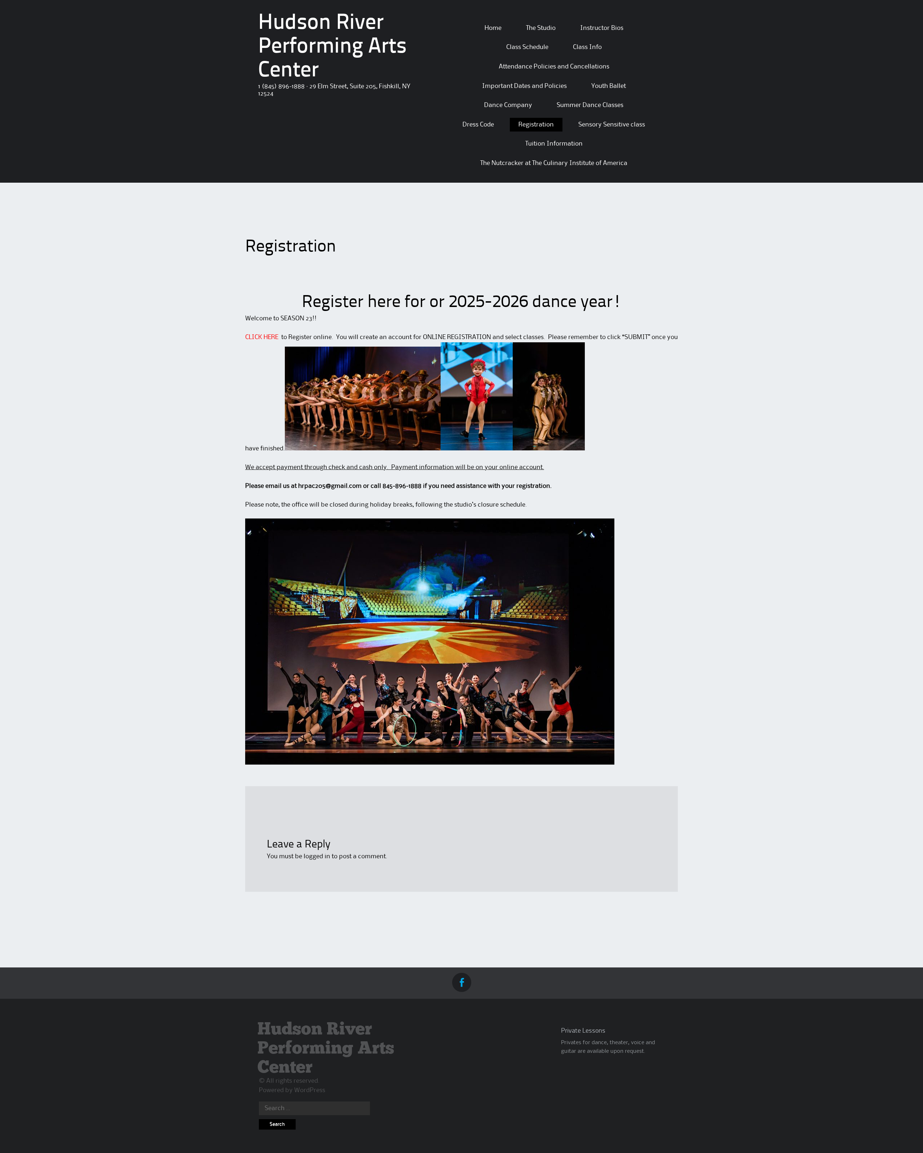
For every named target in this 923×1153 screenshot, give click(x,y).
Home (493, 28)
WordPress (309, 1090)
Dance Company (508, 105)
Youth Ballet (608, 86)
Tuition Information (554, 144)
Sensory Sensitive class (611, 125)
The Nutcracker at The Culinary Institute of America (553, 163)
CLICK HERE (261, 337)
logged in (317, 856)
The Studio (541, 28)
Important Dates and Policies (524, 86)
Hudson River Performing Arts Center (332, 47)
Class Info (587, 47)
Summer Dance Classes (590, 105)
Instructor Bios (601, 28)
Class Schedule (527, 47)
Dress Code (478, 125)
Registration (536, 125)
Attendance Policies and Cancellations (554, 67)
